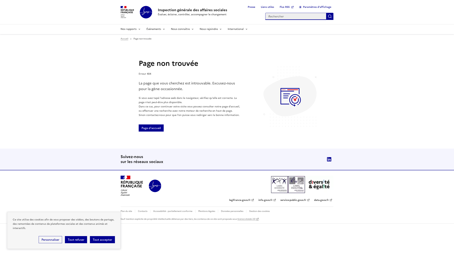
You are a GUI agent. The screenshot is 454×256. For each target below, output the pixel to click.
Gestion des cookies (259, 211)
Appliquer (329, 16)
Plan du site (126, 211)
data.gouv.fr (321, 200)
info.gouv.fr (265, 200)
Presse (251, 7)
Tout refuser (76, 240)
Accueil (124, 38)
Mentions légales (206, 211)
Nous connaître (180, 29)
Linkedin (329, 159)
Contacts (142, 211)
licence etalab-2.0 (246, 219)
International (236, 29)
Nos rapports (129, 29)
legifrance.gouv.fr (240, 200)
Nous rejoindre (209, 29)
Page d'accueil (151, 128)
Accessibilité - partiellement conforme (172, 211)
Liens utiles (267, 7)
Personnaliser (50, 240)
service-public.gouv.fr (293, 200)
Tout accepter (102, 240)
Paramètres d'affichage (317, 7)
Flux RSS (285, 7)
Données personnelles (232, 211)
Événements (153, 29)
